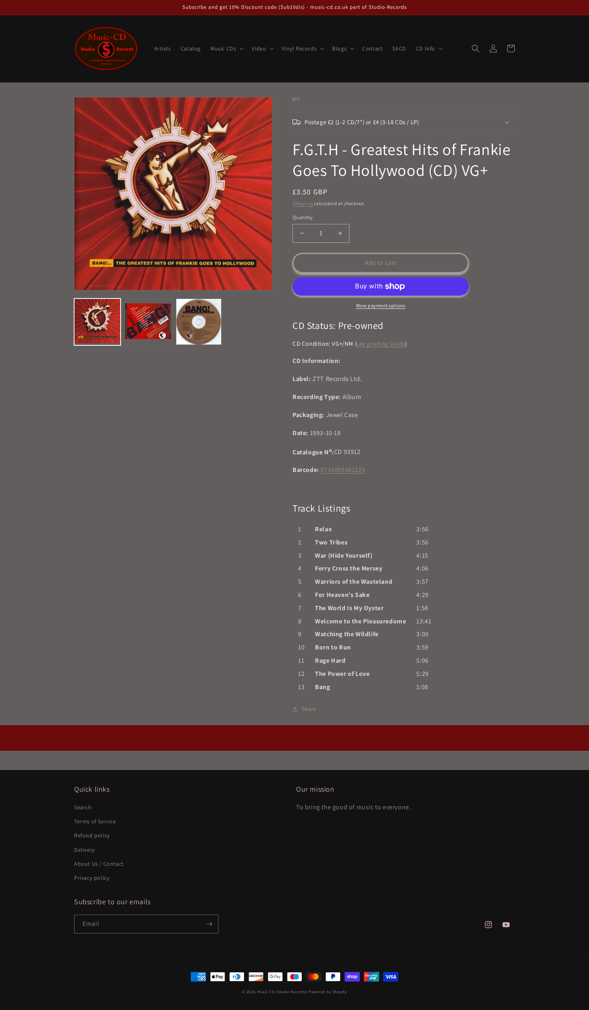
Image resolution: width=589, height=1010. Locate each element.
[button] (226, 48)
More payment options (380, 305)
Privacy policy (91, 877)
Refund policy (92, 835)
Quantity (302, 217)
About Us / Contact (99, 863)
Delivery (84, 849)
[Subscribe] (209, 924)
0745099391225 (343, 470)
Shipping (302, 203)
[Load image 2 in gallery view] (148, 321)
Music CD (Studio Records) (283, 991)
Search (83, 807)
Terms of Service (95, 821)
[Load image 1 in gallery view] (97, 321)
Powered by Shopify (328, 991)
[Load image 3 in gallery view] (198, 321)
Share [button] (309, 708)
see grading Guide (381, 343)
